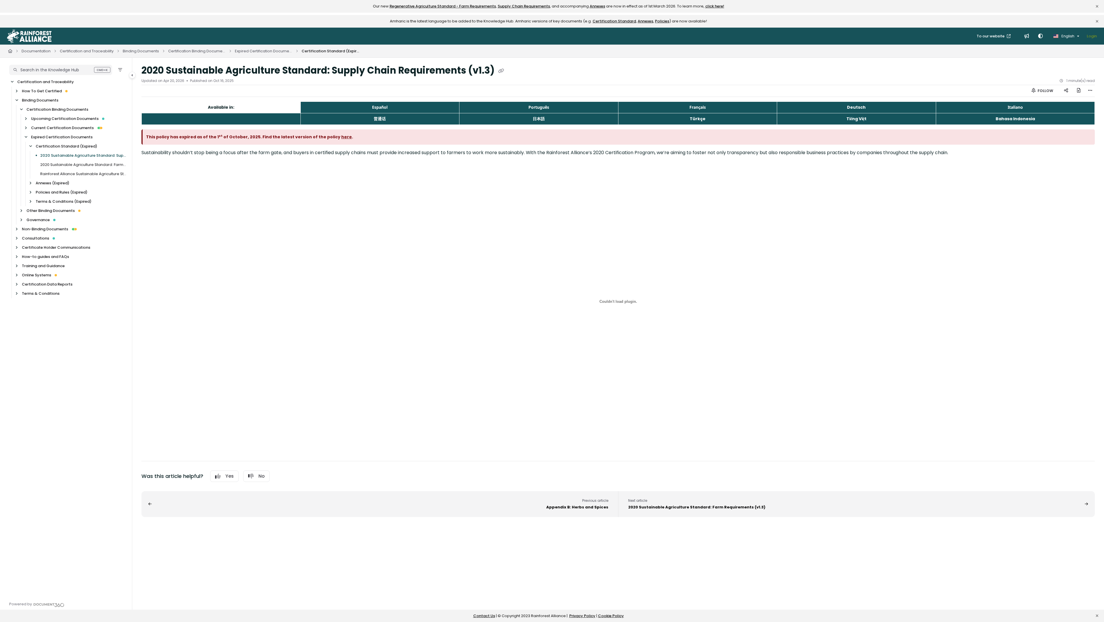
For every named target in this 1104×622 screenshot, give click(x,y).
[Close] (1097, 6)
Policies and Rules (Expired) (61, 192)
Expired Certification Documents (263, 51)
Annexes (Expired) (52, 183)
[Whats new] (1026, 36)
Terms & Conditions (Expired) (63, 201)
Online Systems (36, 275)
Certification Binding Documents (197, 51)
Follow (1045, 90)
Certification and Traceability (87, 51)
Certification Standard (614, 21)
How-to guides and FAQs (45, 256)
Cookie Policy (611, 616)
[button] (60, 70)
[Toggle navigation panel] (132, 75)
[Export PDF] (1078, 90)
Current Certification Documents (62, 128)
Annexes (597, 6)
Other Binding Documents (50, 210)
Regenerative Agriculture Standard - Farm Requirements (443, 6)
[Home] (29, 36)
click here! (714, 6)
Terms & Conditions (41, 293)
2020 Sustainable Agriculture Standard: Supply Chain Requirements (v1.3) (83, 155)
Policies (662, 21)
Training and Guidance (43, 266)
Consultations (35, 238)
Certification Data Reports (47, 284)
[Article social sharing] (1066, 90)
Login (1092, 36)
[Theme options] (1040, 36)
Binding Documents (141, 51)
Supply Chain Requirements (524, 6)
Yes (229, 476)
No (261, 476)
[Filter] (120, 69)
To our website (991, 36)
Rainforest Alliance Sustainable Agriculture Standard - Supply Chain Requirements (83, 174)
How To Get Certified (42, 91)
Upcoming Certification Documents (65, 118)
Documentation (36, 51)
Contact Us (484, 616)
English (1067, 36)
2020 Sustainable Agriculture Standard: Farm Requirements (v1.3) (83, 164)
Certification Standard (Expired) (330, 51)
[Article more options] (1090, 90)
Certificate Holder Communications (56, 247)
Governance (38, 220)
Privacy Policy (582, 616)
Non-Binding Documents (45, 229)
